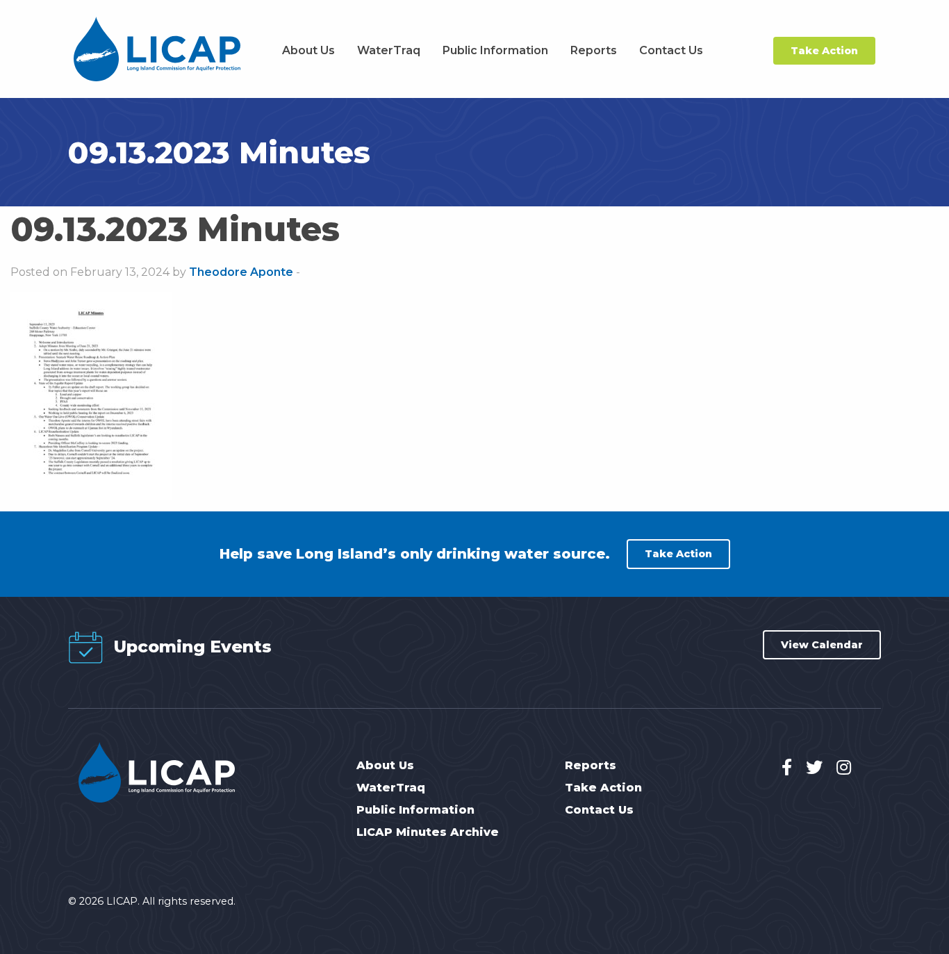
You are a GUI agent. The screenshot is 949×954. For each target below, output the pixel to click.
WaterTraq (388, 50)
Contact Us (671, 50)
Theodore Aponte (241, 272)
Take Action (824, 50)
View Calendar (822, 645)
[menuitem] (308, 51)
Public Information (495, 50)
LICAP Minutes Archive (427, 832)
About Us (308, 50)
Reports (593, 50)
